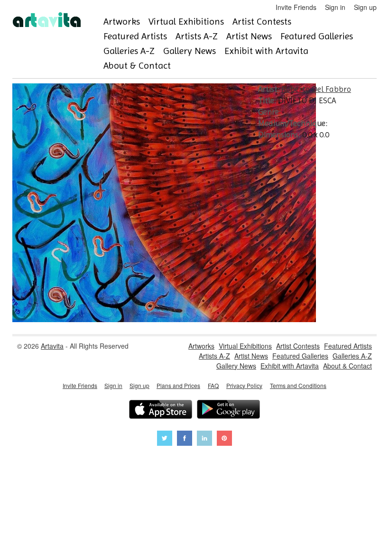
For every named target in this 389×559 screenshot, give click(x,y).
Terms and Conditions (298, 385)
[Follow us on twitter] (164, 439)
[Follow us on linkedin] (204, 439)
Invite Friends (296, 7)
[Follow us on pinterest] (224, 439)
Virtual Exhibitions (186, 21)
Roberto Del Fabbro (316, 89)
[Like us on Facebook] (184, 439)
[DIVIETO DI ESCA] (164, 319)
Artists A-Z (197, 36)
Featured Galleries (316, 36)
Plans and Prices (178, 385)
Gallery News (189, 50)
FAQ (213, 385)
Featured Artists (135, 36)
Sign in (335, 7)
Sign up (365, 7)
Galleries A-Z (129, 50)
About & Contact (137, 65)
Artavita (52, 346)
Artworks (121, 21)
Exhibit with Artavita (266, 50)
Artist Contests (261, 21)
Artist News (249, 36)
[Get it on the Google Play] (228, 410)
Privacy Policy (244, 385)
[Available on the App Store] (160, 410)
